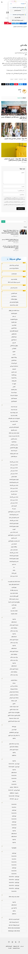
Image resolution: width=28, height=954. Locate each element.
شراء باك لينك (14, 406)
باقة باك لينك (14, 279)
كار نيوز (14, 342)
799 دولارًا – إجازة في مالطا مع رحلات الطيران (15, 138)
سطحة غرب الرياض (14, 694)
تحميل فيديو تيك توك (14, 922)
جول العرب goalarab (14, 732)
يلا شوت (14, 619)
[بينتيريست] (7, 23)
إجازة (25, 79)
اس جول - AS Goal (14, 798)
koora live (14, 775)
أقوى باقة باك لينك (14, 596)
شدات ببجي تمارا (14, 464)
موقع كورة (14, 847)
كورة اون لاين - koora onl (14, 790)
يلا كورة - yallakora (14, 793)
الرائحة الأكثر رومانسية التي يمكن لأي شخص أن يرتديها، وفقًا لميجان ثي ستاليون (10, 247)
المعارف (14, 369)
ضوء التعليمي (14, 293)
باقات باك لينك (14, 415)
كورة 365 (14, 726)
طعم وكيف (14, 380)
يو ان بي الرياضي (14, 444)
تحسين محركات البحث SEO (14, 282)
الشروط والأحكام (9, 946)
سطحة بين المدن (14, 686)
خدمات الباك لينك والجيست (14, 581)
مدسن (14, 354)
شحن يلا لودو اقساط (14, 482)
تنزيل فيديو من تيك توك (14, 919)
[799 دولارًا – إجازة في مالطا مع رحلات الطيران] (14, 130)
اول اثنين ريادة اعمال (14, 265)
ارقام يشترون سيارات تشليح (14, 715)
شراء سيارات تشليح (14, 709)
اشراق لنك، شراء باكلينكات (14, 418)
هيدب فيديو (14, 372)
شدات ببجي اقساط (14, 461)
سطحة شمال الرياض (14, 691)
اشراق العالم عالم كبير (14, 427)
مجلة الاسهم (14, 328)
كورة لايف (14, 810)
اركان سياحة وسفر (14, 305)
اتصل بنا (10, 948)
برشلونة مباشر (14, 627)
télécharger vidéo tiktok (14, 930)
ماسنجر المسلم (14, 287)
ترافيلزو (16, 79)
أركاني (14, 386)
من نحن (21, 946)
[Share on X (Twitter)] (15, 23)
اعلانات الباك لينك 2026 (14, 433)
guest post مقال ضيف (14, 584)
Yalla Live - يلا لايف (14, 787)
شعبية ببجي (14, 543)
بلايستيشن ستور (14, 549)
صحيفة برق (14, 296)
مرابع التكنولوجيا (14, 319)
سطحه (14, 683)
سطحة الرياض (14, 680)
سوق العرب (14, 587)
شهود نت (14, 383)
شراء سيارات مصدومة (14, 718)
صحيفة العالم (14, 456)
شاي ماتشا (14, 573)
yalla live (14, 755)
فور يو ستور (14, 505)
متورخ (14, 351)
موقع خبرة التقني (14, 345)
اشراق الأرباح (14, 401)
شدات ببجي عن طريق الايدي (14, 511)
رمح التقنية (14, 374)
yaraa (19, 89)
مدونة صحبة (14, 392)
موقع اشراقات (14, 299)
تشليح (14, 703)
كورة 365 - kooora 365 (14, 796)
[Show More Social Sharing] (2, 23)
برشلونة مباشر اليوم (14, 746)
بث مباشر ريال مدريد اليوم (14, 735)
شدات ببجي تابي (14, 470)
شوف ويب (14, 325)
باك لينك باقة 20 (14, 590)
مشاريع (14, 607)
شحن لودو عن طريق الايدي (14, 541)
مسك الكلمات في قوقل (14, 310)
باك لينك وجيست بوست (14, 436)
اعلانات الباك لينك (14, 421)
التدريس (14, 424)
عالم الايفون (14, 333)
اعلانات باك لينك (14, 610)
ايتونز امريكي (14, 476)
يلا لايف (14, 738)
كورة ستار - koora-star (14, 763)
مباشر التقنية (14, 389)
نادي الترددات (14, 363)
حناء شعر (14, 564)
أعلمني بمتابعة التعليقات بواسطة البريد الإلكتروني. (13, 201)
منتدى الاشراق (14, 430)
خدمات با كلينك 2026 (14, 599)
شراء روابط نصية (14, 412)
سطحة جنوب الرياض (14, 697)
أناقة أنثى (14, 348)
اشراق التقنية (14, 313)
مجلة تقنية (14, 441)
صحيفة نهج (14, 339)
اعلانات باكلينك (14, 613)
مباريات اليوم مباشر (14, 625)
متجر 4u (14, 508)
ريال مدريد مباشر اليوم (14, 743)
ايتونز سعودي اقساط (14, 479)
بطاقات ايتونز (14, 546)
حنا (14, 567)
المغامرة (20, 79)
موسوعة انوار (14, 398)
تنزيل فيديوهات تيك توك (14, 925)
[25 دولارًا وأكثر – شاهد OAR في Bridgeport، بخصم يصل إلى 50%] (14, 108)
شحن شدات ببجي (14, 532)
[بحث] (2, 2)
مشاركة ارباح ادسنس (14, 268)
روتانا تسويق (14, 357)
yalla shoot (14, 622)
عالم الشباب (14, 273)
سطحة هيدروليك (14, 689)
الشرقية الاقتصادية (14, 331)
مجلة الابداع (14, 360)
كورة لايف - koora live (14, 876)
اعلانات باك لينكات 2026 (14, 896)
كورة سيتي (14, 729)
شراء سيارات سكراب (14, 706)
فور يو (14, 529)
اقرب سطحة (14, 700)
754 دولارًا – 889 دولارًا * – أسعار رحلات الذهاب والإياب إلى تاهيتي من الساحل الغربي (15, 159)
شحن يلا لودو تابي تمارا (14, 517)
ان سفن (14, 316)
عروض (11, 79)
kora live (14, 807)
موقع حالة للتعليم (14, 447)
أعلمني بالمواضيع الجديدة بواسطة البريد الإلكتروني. (13, 204)
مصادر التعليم (14, 438)
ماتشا (14, 570)
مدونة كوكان (14, 336)
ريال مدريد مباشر (14, 630)
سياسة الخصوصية (16, 948)
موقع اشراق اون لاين (14, 302)
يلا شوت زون (14, 908)
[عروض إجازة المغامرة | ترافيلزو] (14, 32)
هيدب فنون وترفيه (14, 453)
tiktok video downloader (14, 928)
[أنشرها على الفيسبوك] (23, 23)
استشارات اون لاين (14, 366)
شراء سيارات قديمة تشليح (14, 721)
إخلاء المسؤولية (16, 946)
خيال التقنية (14, 322)
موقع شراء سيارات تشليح (14, 712)
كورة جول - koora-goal (14, 766)
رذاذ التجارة (14, 377)
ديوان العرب (14, 605)
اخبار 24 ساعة (14, 450)
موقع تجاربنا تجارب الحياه (14, 602)
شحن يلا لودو (14, 538)
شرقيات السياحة (14, 395)
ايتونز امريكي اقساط (14, 523)
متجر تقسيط (14, 494)
